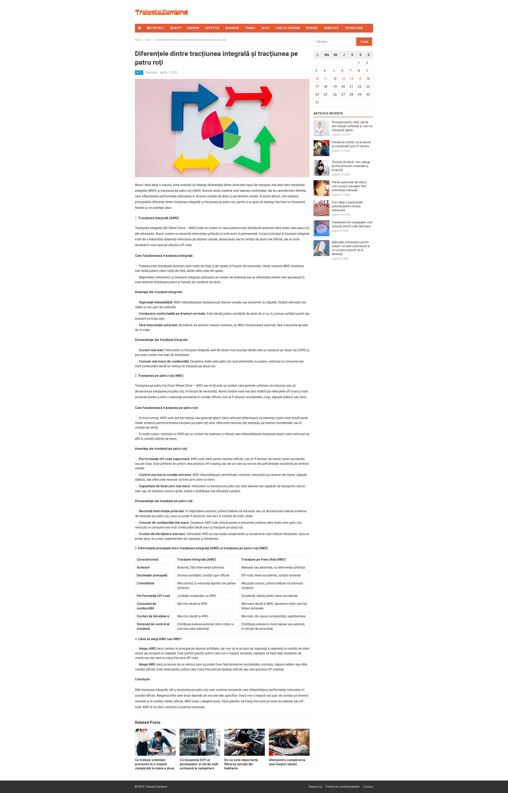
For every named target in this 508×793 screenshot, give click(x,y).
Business (232, 28)
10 (317, 79)
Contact (157, 28)
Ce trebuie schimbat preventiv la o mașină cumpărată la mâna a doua (154, 764)
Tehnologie (354, 28)
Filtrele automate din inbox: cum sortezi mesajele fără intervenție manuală (349, 186)
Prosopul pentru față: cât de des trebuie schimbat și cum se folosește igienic (352, 126)
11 (325, 79)
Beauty (175, 28)
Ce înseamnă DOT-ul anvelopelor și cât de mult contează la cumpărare (199, 764)
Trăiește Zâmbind (156, 786)
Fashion (193, 28)
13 (343, 79)
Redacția (151, 72)
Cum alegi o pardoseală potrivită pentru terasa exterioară (347, 206)
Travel (250, 28)
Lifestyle (212, 28)
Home (138, 39)
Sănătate (331, 28)
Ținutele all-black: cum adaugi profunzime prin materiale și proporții (351, 166)
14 (351, 79)
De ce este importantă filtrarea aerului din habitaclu (241, 764)
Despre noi (315, 786)
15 (360, 79)
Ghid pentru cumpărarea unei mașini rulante (287, 762)
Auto (266, 28)
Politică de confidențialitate (343, 786)
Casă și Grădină (288, 28)
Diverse (312, 28)
